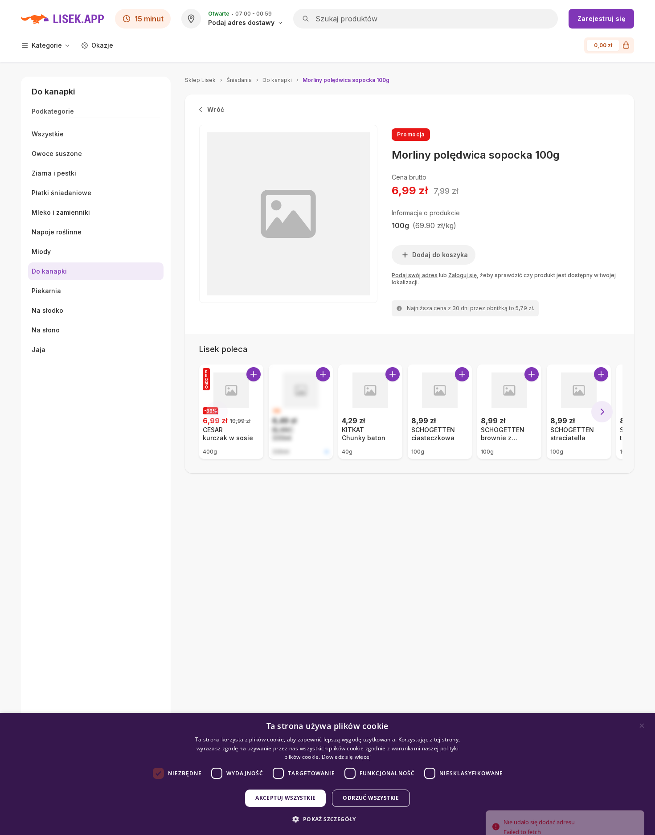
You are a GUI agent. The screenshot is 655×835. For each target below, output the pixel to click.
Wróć (215, 109)
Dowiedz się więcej (346, 757)
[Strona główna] (62, 19)
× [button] (642, 725)
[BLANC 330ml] (301, 411)
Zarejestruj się (601, 18)
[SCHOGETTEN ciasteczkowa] (440, 411)
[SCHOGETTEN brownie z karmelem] (509, 411)
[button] (327, 819)
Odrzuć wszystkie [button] (371, 798)
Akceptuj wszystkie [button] (285, 798)
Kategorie (47, 45)
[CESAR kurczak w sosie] (231, 411)
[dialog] (327, 774)
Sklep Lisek (200, 80)
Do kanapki (277, 80)
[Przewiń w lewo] (217, 411)
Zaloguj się (462, 275)
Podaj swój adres (415, 275)
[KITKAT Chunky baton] (370, 411)
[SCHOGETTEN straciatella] (579, 411)
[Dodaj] (253, 374)
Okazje (102, 45)
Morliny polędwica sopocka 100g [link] (346, 80)
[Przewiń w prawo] (602, 411)
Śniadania (239, 80)
